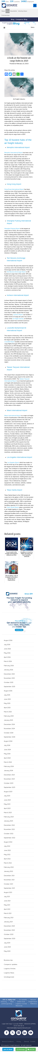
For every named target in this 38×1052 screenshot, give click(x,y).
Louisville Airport (9, 341)
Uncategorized (9, 977)
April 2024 (7, 758)
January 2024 (8, 770)
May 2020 (7, 951)
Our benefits (23, 999)
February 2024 (9, 766)
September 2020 (9, 938)
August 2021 (8, 892)
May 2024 (7, 754)
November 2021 (9, 880)
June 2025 (7, 699)
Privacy (19, 1041)
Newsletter (13, 11)
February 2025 (9, 716)
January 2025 (8, 720)
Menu (32, 27)
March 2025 (8, 712)
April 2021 (7, 909)
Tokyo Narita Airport (13, 507)
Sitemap (26, 1041)
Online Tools (21, 1001)
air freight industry (18, 318)
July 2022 (7, 846)
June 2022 (7, 850)
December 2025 (9, 674)
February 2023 (9, 817)
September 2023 (9, 787)
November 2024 (9, 728)
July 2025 (7, 695)
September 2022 (9, 838)
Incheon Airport (18, 314)
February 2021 (8, 917)
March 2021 (7, 913)
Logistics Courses (21, 1003)
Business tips (8, 960)
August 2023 (8, 791)
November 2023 (9, 779)
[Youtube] (31, 1033)
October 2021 (8, 884)
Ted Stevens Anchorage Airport (16, 272)
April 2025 (7, 707)
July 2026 (7, 644)
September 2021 (9, 888)
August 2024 (8, 741)
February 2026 (9, 665)
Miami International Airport (12, 415)
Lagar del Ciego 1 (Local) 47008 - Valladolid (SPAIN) (19, 1024)
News (3, 11)
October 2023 (8, 783)
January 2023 (8, 821)
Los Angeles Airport (13, 462)
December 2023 (9, 775)
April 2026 (7, 657)
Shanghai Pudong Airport (12, 228)
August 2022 (8, 842)
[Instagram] (19, 1033)
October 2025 (8, 682)
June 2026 (7, 649)
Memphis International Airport (13, 152)
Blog (7, 11)
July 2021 (7, 896)
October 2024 (8, 733)
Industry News (22, 11)
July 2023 (7, 796)
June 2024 (7, 749)
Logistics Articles (9, 968)
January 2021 (8, 922)
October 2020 (8, 934)
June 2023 (7, 800)
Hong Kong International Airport (14, 189)
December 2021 (9, 875)
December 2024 (9, 724)
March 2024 (8, 762)
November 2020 (9, 930)
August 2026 (8, 640)
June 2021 (7, 901)
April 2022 (7, 859)
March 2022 (8, 863)
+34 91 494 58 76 (18, 1026)
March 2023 (8, 812)
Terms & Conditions (8, 1041)
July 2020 (7, 943)
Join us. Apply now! (8, 999)
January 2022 (8, 871)
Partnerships (6, 15)
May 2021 (7, 905)
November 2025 (9, 678)
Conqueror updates (10, 964)
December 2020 (9, 926)
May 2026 (7, 653)
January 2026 (8, 670)
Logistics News (9, 973)
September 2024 (9, 737)
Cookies (32, 1041)
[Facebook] (7, 1033)
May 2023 (7, 804)
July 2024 (7, 745)
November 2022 (9, 829)
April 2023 (7, 808)
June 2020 (7, 947)
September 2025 (9, 686)
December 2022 (9, 825)
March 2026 (8, 661)
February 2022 (9, 867)
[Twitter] (13, 1033)
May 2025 (7, 703)
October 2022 (8, 833)
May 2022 (7, 854)
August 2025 (8, 691)
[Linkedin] (25, 1033)
